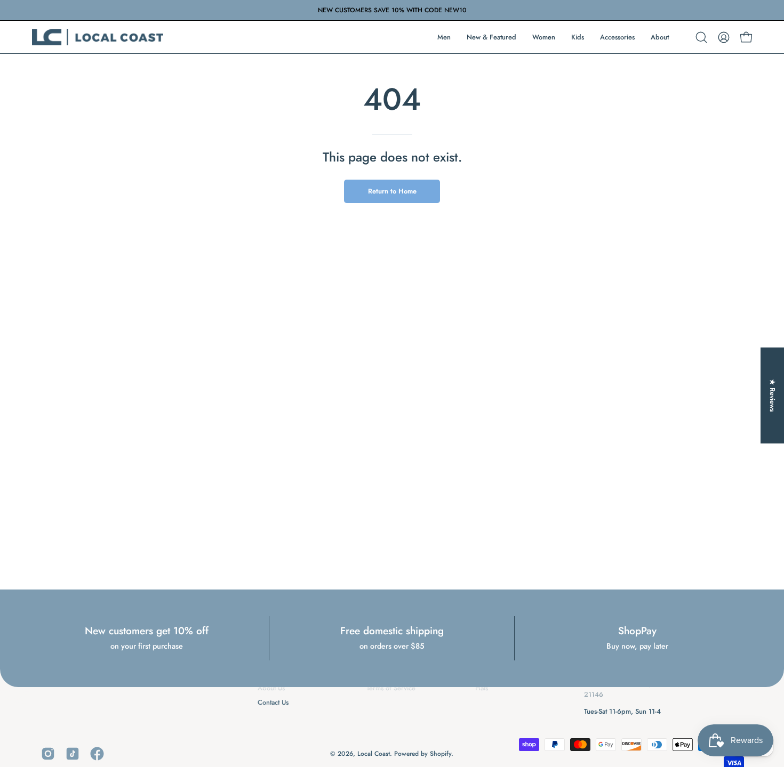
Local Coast (373, 753)
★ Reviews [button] (772, 394)
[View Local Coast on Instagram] (48, 754)
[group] (392, 10)
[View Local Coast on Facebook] (97, 754)
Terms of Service (390, 688)
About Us (271, 688)
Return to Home (392, 191)
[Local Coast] (98, 37)
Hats (481, 688)
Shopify (440, 753)
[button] (701, 37)
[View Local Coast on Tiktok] (73, 754)
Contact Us (273, 702)
